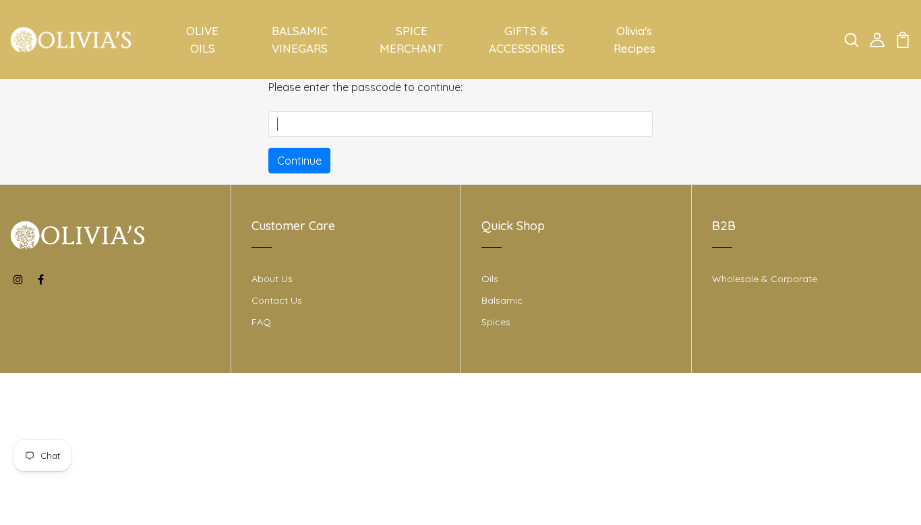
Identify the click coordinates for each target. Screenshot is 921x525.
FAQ (261, 322)
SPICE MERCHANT (412, 39)
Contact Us (276, 300)
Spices (495, 322)
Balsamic (502, 300)
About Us (272, 279)
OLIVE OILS (202, 39)
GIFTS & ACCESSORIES (526, 39)
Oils (489, 279)
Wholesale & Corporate (764, 279)
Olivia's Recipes (634, 39)
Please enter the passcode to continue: (365, 87)
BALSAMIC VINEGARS (300, 39)
